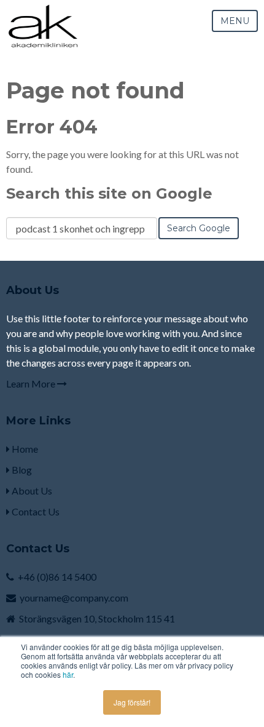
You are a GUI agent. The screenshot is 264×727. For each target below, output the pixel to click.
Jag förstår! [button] (132, 702)
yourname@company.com (74, 597)
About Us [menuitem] (31, 490)
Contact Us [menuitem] (35, 511)
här (68, 674)
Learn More (31, 383)
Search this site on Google (109, 193)
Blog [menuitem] (21, 469)
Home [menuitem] (24, 449)
